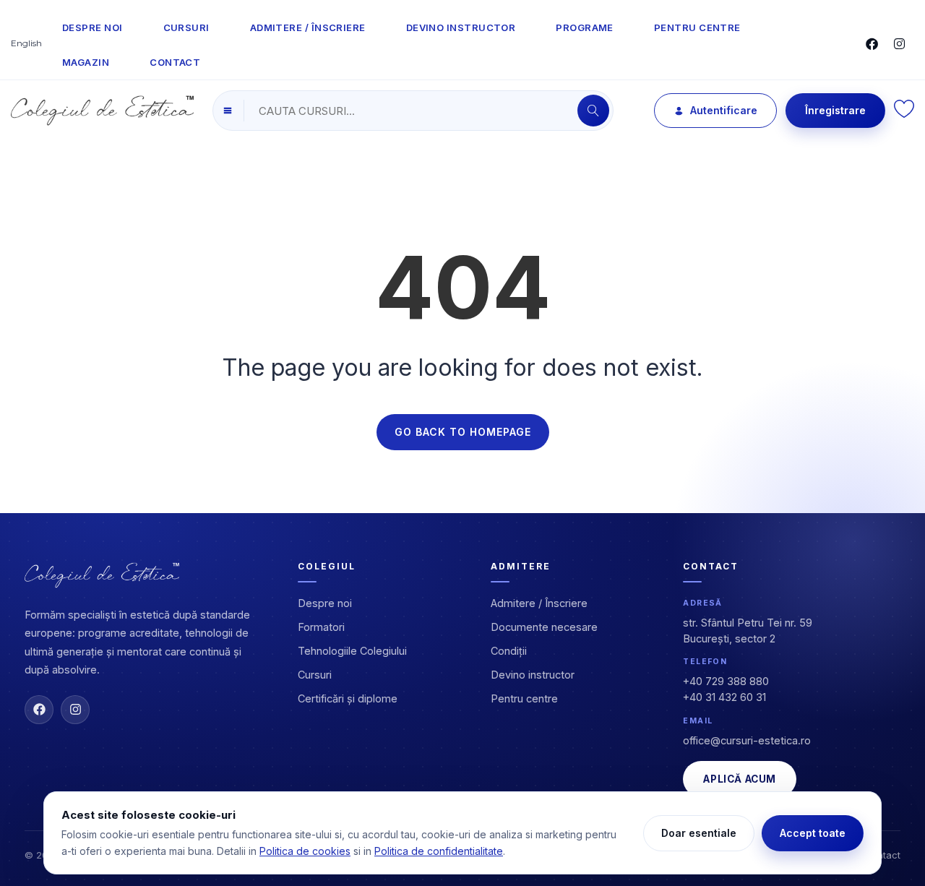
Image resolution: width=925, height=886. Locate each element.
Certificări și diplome (347, 698)
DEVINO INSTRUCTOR (461, 27)
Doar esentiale (698, 833)
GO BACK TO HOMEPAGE (463, 432)
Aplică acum (739, 779)
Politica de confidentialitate (438, 851)
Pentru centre (524, 698)
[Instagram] (75, 709)
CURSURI (186, 27)
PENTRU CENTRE (697, 27)
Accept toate (813, 833)
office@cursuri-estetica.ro (747, 740)
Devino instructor (533, 674)
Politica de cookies (304, 851)
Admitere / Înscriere (539, 603)
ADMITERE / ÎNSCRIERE (308, 27)
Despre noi (325, 603)
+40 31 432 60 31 (724, 697)
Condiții (509, 651)
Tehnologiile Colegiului (352, 651)
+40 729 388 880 (726, 681)
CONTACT (175, 62)
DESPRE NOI (92, 27)
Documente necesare (544, 627)
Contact (882, 855)
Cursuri (315, 674)
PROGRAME (585, 27)
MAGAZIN (85, 62)
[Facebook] (39, 709)
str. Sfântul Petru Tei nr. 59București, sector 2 (747, 630)
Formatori (321, 627)
